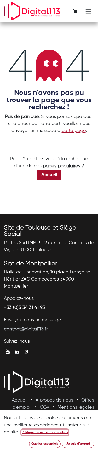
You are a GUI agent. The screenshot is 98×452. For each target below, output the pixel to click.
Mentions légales (75, 407)
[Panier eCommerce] (75, 11)
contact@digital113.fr (26, 329)
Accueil (49, 175)
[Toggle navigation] (88, 11)
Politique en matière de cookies (45, 432)
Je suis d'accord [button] (78, 443)
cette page (74, 130)
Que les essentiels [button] (44, 443)
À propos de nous (54, 400)
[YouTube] (8, 351)
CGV (44, 407)
